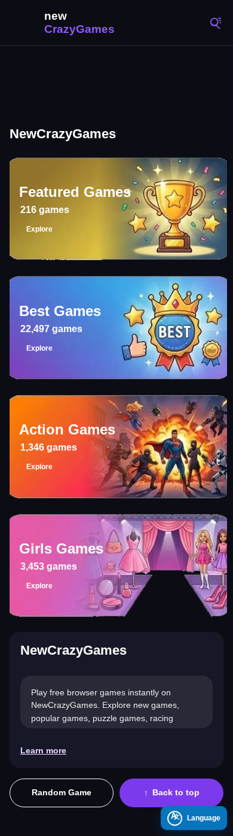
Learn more (43, 750)
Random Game (61, 792)
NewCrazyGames (65, 23)
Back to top (176, 792)
